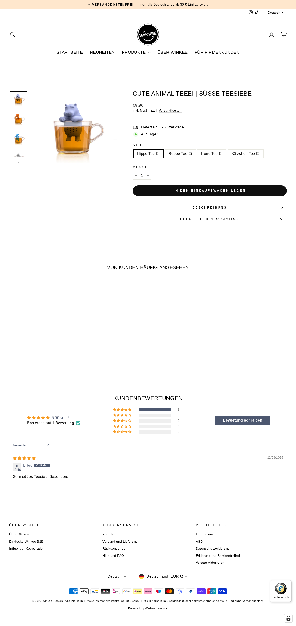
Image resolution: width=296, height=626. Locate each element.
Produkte (134, 52)
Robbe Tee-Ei (180, 154)
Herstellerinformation (209, 219)
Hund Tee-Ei (211, 154)
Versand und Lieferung (120, 541)
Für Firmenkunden (217, 52)
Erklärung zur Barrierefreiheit (218, 555)
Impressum (204, 534)
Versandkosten (170, 110)
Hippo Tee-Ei (148, 154)
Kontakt (108, 534)
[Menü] (288, 583)
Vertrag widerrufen (210, 562)
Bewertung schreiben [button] (242, 420)
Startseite (69, 52)
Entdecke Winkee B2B (26, 541)
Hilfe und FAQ (113, 555)
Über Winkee (172, 52)
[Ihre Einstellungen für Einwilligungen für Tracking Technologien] (288, 618)
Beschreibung (209, 207)
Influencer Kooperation (27, 548)
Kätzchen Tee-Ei (245, 154)
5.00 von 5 (61, 418)
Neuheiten (102, 52)
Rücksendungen (114, 548)
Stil (138, 145)
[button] (122, 409)
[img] (24, 458)
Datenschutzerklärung (213, 548)
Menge (140, 167)
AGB (199, 541)
